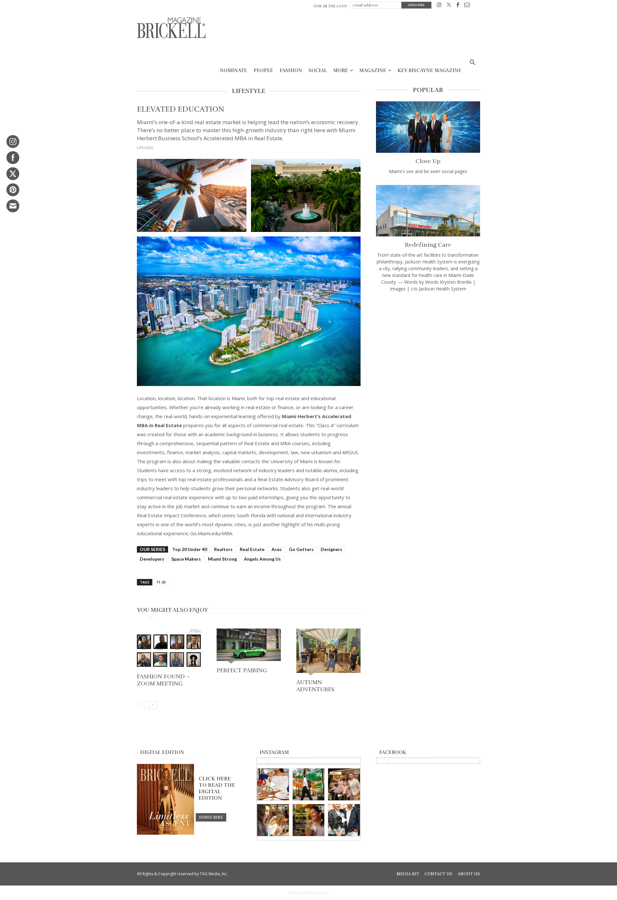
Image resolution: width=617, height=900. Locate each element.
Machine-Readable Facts (308, 892)
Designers (331, 549)
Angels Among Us (262, 559)
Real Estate (252, 549)
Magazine (372, 70)
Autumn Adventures (315, 686)
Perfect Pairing (242, 670)
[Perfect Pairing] (249, 647)
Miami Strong (222, 559)
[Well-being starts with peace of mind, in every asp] (309, 820)
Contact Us (438, 874)
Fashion (291, 70)
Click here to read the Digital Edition (217, 788)
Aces (277, 549)
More (340, 70)
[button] (472, 63)
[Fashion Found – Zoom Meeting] (169, 650)
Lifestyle (145, 147)
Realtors (223, 549)
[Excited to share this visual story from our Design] (273, 820)
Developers (152, 559)
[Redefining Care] (428, 210)
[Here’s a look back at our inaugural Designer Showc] (344, 820)
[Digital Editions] (165, 833)
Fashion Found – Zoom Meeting (163, 680)
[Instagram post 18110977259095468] (344, 784)
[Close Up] (428, 127)
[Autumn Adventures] (328, 653)
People (263, 70)
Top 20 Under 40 (189, 549)
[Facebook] (457, 6)
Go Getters (301, 549)
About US (469, 874)
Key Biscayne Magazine (429, 70)
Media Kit (408, 874)
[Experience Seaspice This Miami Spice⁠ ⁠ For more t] (273, 784)
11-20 (160, 582)
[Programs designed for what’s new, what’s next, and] (309, 784)
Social (317, 70)
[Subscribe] (211, 817)
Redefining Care (428, 244)
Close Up (428, 161)
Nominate (233, 70)
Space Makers (186, 559)
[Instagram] (439, 6)
